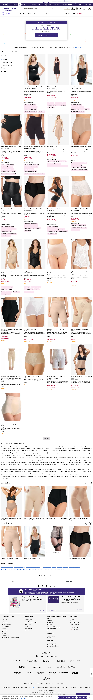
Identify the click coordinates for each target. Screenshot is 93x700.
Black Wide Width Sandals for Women (25, 569)
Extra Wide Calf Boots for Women (33, 567)
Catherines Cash (5, 635)
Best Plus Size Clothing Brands (69, 687)
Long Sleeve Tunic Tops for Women (56, 569)
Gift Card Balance (51, 636)
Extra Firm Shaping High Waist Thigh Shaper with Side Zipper (56, 378)
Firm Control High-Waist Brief (31, 329)
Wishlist (26, 626)
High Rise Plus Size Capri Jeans (49, 567)
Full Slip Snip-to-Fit (52, 147)
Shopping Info (5, 621)
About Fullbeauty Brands (75, 622)
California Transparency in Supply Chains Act (47, 687)
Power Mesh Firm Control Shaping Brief (81, 147)
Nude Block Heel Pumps (19, 567)
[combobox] (38, 8)
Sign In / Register (28, 619)
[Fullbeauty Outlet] (46, 678)
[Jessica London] (75, 661)
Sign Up (69, 582)
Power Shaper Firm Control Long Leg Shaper (10, 210)
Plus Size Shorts (39, 683)
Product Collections (74, 624)
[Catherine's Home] (9, 9)
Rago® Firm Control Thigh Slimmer (79, 329)
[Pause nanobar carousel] (43, 2)
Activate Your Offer (46, 35)
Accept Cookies (82, 697)
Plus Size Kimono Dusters (41, 569)
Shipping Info (5, 622)
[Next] (90, 483)
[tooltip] (4, 4)
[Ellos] (50, 667)
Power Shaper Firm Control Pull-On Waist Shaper (81, 378)
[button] (46, 1)
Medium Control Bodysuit (7, 271)
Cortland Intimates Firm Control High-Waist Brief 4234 (80, 210)
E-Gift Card (50, 638)
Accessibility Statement (84, 687)
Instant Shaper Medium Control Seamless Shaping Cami (58, 210)
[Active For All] (29, 673)
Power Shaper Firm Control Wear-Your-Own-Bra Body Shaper (81, 88)
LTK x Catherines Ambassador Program (10, 637)
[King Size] (75, 673)
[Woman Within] (32, 661)
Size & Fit (4, 628)
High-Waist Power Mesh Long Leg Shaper (11, 329)
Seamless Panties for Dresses (8, 473)
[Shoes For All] (52, 673)
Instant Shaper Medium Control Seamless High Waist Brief (11, 148)
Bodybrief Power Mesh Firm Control (33, 271)
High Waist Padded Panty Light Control (11, 424)
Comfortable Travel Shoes (7, 567)
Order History (28, 624)
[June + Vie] (61, 667)
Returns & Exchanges (6, 624)
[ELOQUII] (72, 666)
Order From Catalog (51, 643)
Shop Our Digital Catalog (53, 646)
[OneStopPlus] (17, 661)
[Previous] (86, 483)
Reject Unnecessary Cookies (67, 697)
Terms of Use (15, 687)
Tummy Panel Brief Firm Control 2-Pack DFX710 (57, 272)
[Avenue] (22, 667)
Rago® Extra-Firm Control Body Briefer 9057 (80, 272)
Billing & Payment (5, 626)
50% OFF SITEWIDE (35, 1)
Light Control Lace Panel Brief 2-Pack (33, 377)
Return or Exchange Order (31, 622)
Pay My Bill (49, 624)
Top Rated (5, 68)
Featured (5, 59)
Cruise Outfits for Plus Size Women (8, 569)
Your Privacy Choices (26, 687)
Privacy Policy (7, 687)
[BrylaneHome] (63, 673)
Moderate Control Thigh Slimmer (55, 329)
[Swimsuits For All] (18, 673)
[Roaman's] (46, 661)
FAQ (3, 631)
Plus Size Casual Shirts (60, 683)
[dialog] (90, 4)
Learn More (78, 47)
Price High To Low (7, 65)
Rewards (4, 633)
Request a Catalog (51, 645)
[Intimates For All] (40, 673)
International (4, 630)
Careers (72, 621)
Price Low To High (7, 62)
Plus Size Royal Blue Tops (62, 567)
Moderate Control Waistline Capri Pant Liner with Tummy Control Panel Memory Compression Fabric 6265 (11, 379)
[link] (87, 14)
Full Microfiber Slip (51, 87)
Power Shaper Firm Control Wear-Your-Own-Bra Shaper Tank (34, 88)
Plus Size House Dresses (74, 567)
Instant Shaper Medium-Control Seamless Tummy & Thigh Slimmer (35, 148)
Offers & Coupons (28, 628)
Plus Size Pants (49, 683)
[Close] (90, 697)
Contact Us (4, 619)
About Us (72, 619)
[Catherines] (61, 661)
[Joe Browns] (37, 666)
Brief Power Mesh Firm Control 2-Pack (34, 209)
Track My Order (28, 621)
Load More (46, 438)
